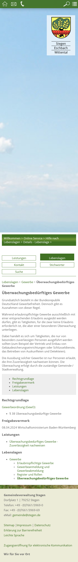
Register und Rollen (29, 474)
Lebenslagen (57, 258)
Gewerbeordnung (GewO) (18, 407)
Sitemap (9, 525)
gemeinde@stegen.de (26, 515)
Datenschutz (42, 525)
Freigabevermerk (23, 382)
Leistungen (19, 258)
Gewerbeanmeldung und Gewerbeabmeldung (33, 469)
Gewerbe (27, 282)
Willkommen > (13, 238)
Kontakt (19, 265)
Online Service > (34, 238)
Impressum (24, 525)
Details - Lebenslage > (37, 242)
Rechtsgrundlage (23, 379)
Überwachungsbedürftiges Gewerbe (43, 478)
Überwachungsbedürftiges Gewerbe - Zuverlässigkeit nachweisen (33, 443)
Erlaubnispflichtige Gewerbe (35, 463)
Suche (19, 272)
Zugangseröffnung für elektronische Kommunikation (38, 545)
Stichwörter (57, 265)
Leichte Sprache (14, 535)
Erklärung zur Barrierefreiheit (23, 530)
